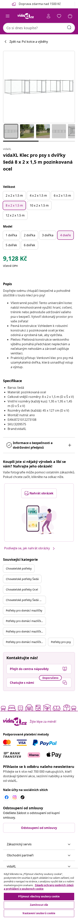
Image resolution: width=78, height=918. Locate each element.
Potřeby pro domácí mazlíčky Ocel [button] (26, 631)
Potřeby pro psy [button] (61, 642)
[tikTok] (22, 797)
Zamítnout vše (39, 905)
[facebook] (7, 797)
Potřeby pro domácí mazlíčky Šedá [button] (26, 621)
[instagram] (14, 797)
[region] (39, 893)
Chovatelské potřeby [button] (19, 568)
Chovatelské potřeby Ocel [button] (22, 589)
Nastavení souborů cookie (39, 913)
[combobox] (39, 28)
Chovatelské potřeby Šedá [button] (22, 579)
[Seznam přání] (59, 16)
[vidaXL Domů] (25, 16)
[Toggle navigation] (7, 16)
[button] (39, 844)
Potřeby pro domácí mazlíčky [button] (24, 610)
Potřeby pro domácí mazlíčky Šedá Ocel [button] (26, 642)
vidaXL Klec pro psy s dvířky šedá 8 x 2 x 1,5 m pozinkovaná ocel (38, 162)
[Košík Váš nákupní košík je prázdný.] (70, 16)
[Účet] (48, 16)
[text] (15, 259)
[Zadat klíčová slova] (69, 27)
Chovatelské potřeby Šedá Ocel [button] (25, 600)
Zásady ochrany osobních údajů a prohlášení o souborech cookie (39, 887)
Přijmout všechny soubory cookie (39, 896)
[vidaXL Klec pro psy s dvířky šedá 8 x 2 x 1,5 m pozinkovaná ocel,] (39, 87)
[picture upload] (39, 520)
